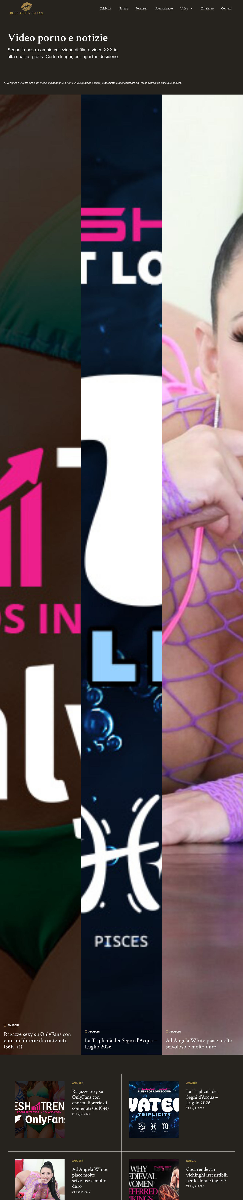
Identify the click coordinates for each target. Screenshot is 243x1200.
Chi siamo (207, 8)
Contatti (226, 8)
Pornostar (142, 8)
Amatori (13, 1025)
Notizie (123, 8)
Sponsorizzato (164, 8)
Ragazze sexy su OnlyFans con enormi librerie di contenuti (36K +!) (37, 1040)
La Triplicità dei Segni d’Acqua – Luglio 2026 (121, 1043)
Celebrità (105, 8)
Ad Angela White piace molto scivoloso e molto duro (199, 1043)
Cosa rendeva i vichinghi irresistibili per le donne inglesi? (207, 1175)
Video (184, 8)
